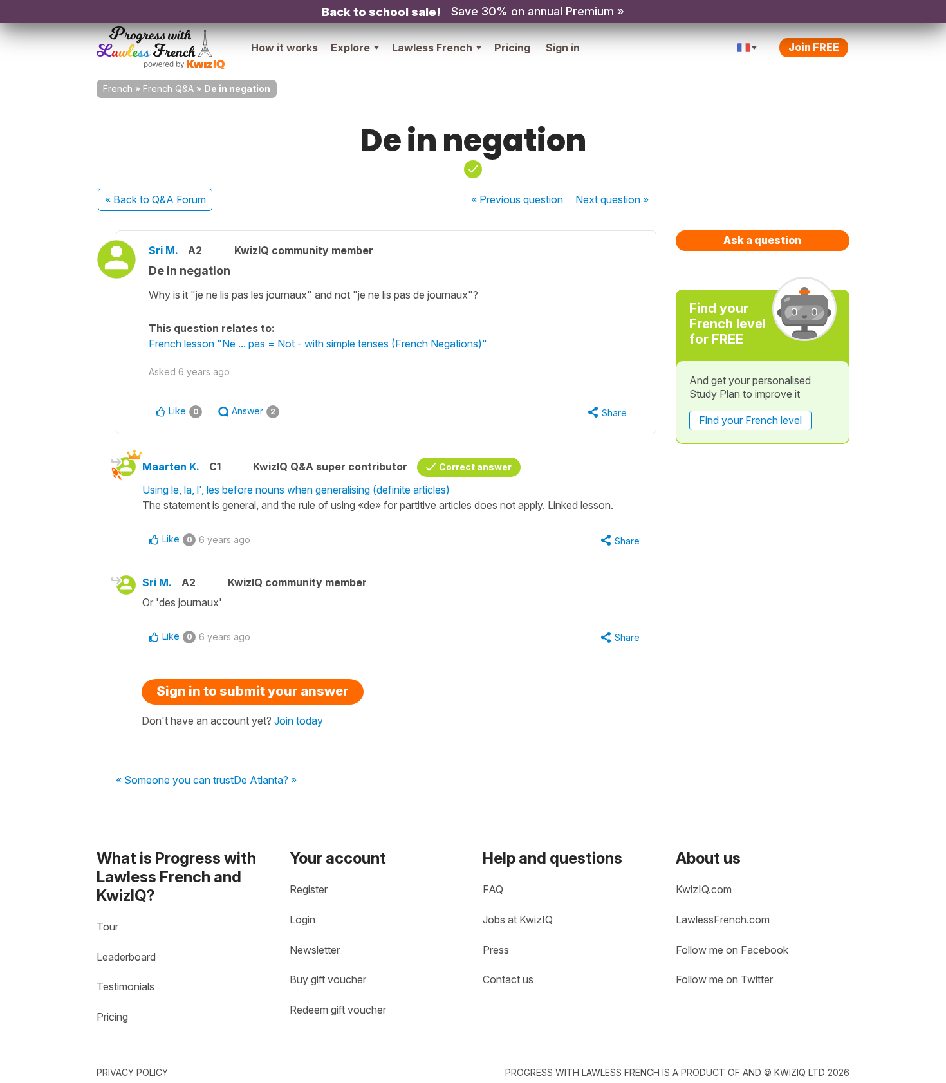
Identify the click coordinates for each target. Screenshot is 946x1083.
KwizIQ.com (704, 889)
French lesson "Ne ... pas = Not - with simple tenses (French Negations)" (318, 343)
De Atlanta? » (265, 780)
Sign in (563, 47)
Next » (612, 199)
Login (302, 919)
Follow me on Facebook (732, 949)
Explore (350, 47)
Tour (107, 926)
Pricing (512, 47)
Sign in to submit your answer (252, 691)
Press (496, 949)
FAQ (493, 889)
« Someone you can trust (175, 780)
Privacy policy (132, 1072)
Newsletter (315, 949)
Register (309, 889)
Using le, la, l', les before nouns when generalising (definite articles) (296, 489)
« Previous (517, 199)
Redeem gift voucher (338, 1009)
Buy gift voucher (328, 979)
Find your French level (750, 420)
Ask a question (762, 240)
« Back (155, 199)
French (118, 88)
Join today (298, 720)
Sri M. (163, 250)
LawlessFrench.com (723, 919)
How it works (284, 47)
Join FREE (813, 47)
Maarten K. (170, 466)
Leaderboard (126, 956)
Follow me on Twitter (724, 979)
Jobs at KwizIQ (518, 919)
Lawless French (432, 47)
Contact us (508, 979)
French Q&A (168, 88)
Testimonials (125, 986)
